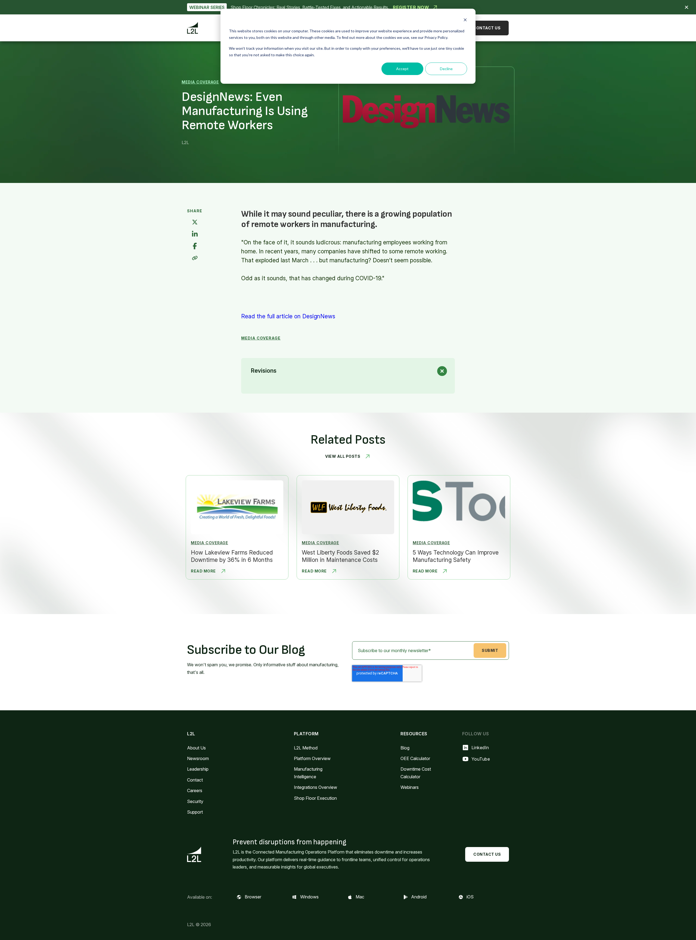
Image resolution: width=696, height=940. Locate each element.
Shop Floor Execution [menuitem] (315, 798)
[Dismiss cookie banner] (465, 20)
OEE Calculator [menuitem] (415, 758)
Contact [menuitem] (195, 780)
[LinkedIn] (194, 234)
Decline (446, 68)
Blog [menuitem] (404, 748)
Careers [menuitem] (194, 790)
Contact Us (487, 28)
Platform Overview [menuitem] (312, 758)
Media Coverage (200, 82)
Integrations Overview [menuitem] (315, 787)
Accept (402, 68)
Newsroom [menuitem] (198, 758)
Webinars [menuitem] (409, 787)
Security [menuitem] (195, 801)
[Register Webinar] (348, 7)
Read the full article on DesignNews (288, 316)
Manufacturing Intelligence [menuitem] (308, 772)
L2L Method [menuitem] (306, 748)
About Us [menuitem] (196, 748)
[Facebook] (194, 246)
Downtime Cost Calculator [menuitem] (415, 772)
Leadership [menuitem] (198, 769)
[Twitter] (194, 222)
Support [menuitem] (195, 812)
